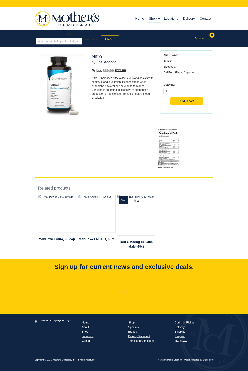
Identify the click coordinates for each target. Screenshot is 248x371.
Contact (205, 18)
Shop (153, 18)
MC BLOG (181, 340)
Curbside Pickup (185, 322)
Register (180, 336)
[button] (159, 18)
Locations (171, 18)
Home (139, 18)
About (85, 327)
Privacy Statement (139, 336)
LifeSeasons (107, 62)
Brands (132, 331)
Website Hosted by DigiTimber (198, 359)
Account (199, 38)
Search (68, 33)
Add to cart (187, 101)
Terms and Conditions (141, 340)
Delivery (189, 18)
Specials (133, 327)
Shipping (180, 331)
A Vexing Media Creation (170, 359)
